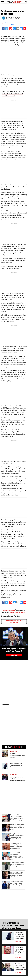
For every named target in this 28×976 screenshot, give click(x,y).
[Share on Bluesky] (21, 28)
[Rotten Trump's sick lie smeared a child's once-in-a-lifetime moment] (5, 766)
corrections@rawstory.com (17, 612)
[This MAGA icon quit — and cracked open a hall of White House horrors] (5, 753)
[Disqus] (14, 682)
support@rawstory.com (9, 610)
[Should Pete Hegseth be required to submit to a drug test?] (14, 636)
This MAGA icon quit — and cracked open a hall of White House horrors (17, 755)
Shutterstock (5, 597)
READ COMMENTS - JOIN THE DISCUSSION (14, 621)
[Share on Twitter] (6, 28)
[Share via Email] (17, 28)
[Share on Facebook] (3, 28)
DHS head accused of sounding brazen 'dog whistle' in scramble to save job (13, 93)
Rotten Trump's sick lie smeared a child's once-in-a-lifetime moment (17, 765)
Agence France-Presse (14, 17)
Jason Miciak (13, 751)
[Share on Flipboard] (10, 28)
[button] (26, 1)
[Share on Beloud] (24, 28)
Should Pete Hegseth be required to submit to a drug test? (14, 649)
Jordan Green (13, 774)
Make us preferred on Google (11, 23)
